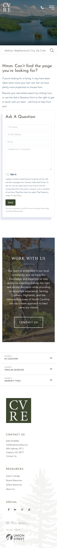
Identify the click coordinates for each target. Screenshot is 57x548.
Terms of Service (13, 211)
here (49, 92)
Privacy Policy (16, 195)
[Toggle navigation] (51, 7)
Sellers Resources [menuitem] (14, 484)
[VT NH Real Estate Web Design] (28, 538)
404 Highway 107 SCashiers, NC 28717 (15, 450)
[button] (52, 50)
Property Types (13, 380)
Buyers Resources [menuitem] (14, 480)
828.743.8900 (12, 441)
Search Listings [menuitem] (13, 476)
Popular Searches (14, 369)
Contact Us (28, 322)
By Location (11, 358)
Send (10, 202)
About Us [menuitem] (10, 489)
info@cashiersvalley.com (17, 444)
